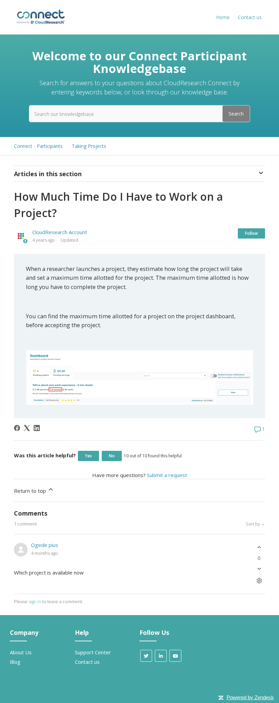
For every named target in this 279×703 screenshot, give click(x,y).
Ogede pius (44, 544)
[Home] (40, 23)
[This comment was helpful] (259, 547)
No (112, 456)
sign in (35, 601)
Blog (15, 661)
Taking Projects (89, 146)
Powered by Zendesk (250, 697)
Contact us (250, 17)
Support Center (93, 652)
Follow (251, 233)
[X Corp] (27, 428)
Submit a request (167, 475)
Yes (88, 456)
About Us (21, 652)
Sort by (253, 523)
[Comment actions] (259, 581)
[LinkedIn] (37, 428)
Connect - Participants (38, 146)
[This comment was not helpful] (259, 569)
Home (223, 17)
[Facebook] (17, 428)
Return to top (30, 490)
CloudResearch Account (59, 232)
